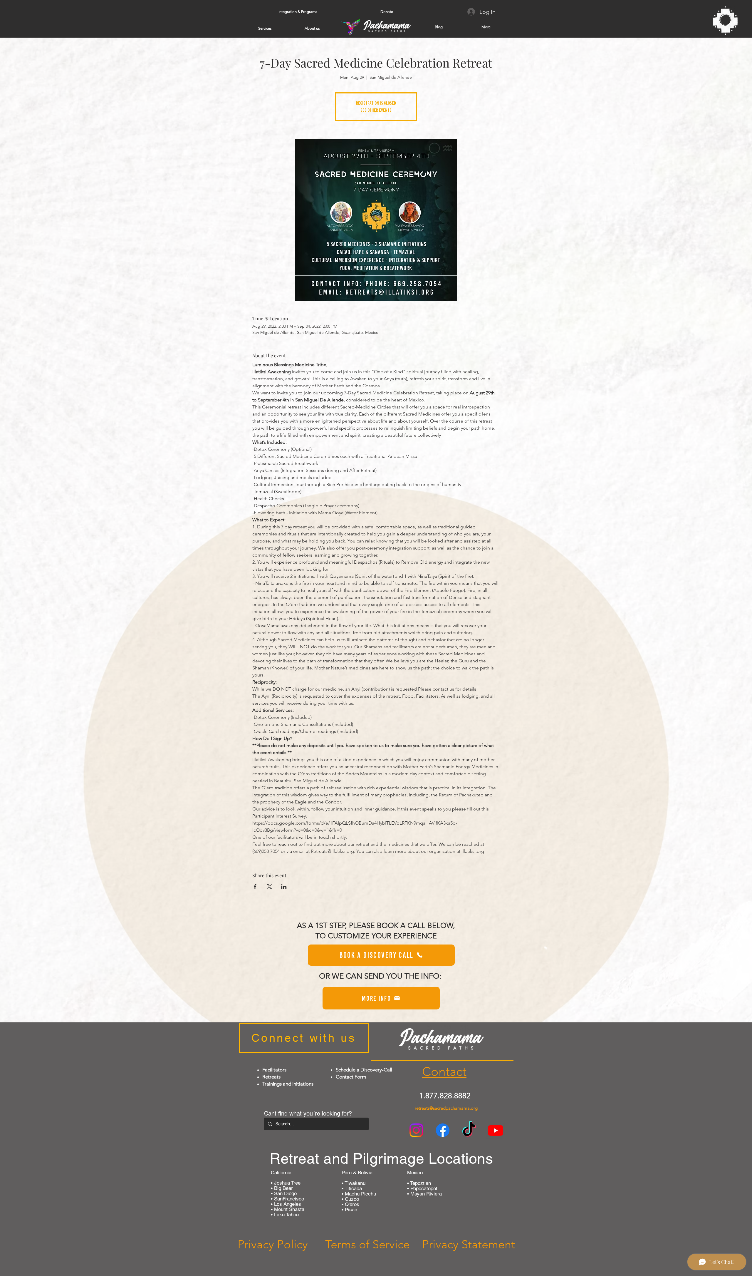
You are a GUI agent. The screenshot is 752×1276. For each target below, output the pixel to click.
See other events (376, 110)
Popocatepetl (424, 1188)
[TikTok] (469, 1130)
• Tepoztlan (419, 1183)
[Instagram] (416, 1130)
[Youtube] (495, 1130)
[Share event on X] (269, 886)
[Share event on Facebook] (255, 886)
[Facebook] (443, 1130)
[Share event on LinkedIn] (284, 886)
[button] (297, 11)
